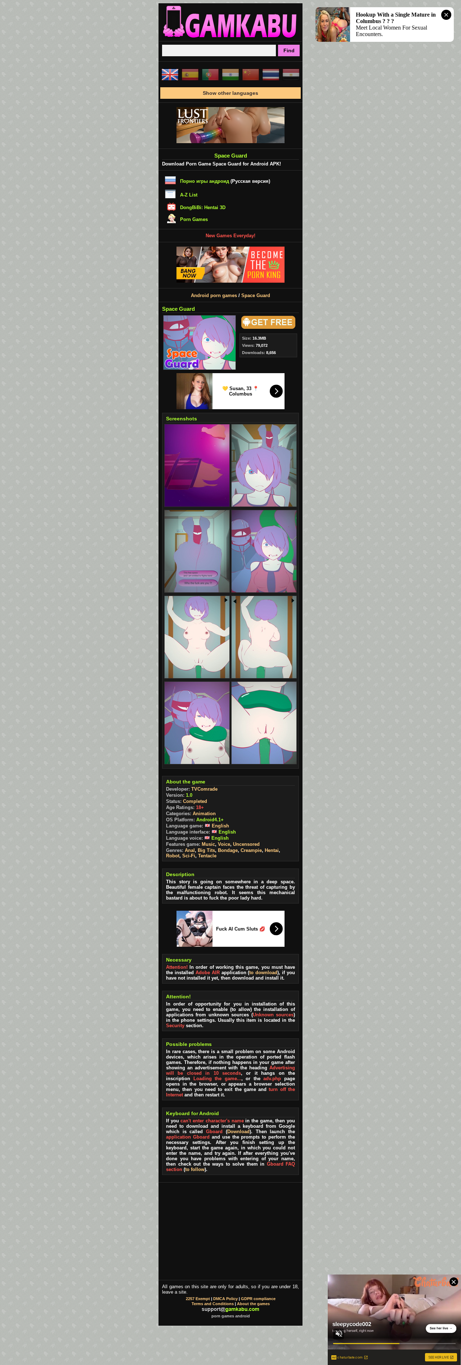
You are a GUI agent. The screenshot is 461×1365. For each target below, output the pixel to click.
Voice (224, 844)
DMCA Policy (225, 1298)
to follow (195, 1169)
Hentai (272, 850)
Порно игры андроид (204, 181)
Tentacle (207, 855)
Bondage (228, 850)
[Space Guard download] (267, 327)
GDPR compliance (258, 1298)
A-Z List (188, 195)
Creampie (251, 850)
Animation (204, 813)
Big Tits (206, 850)
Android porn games (214, 295)
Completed (195, 801)
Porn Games (194, 219)
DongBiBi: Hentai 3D (202, 207)
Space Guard (255, 295)
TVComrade (204, 789)
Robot (172, 855)
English (219, 826)
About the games (253, 1304)
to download (263, 972)
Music (208, 844)
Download (238, 1131)
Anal (190, 850)
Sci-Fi (188, 855)
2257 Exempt (198, 1298)
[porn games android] (230, 38)
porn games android (230, 1316)
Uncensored (246, 844)
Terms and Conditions (213, 1304)
